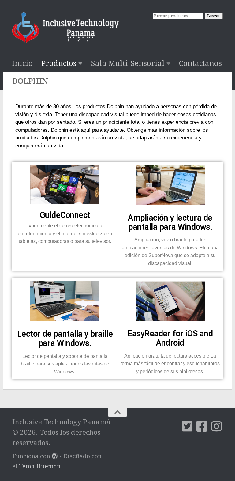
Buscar (213, 15)
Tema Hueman (40, 466)
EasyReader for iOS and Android (170, 338)
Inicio (22, 63)
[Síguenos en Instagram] (217, 426)
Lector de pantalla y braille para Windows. (65, 338)
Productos (58, 63)
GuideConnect (65, 215)
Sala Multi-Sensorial (128, 63)
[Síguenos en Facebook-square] (202, 426)
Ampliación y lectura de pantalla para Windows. (170, 222)
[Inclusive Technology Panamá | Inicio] (65, 27)
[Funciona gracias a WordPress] (55, 456)
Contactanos (200, 63)
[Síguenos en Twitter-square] (187, 426)
